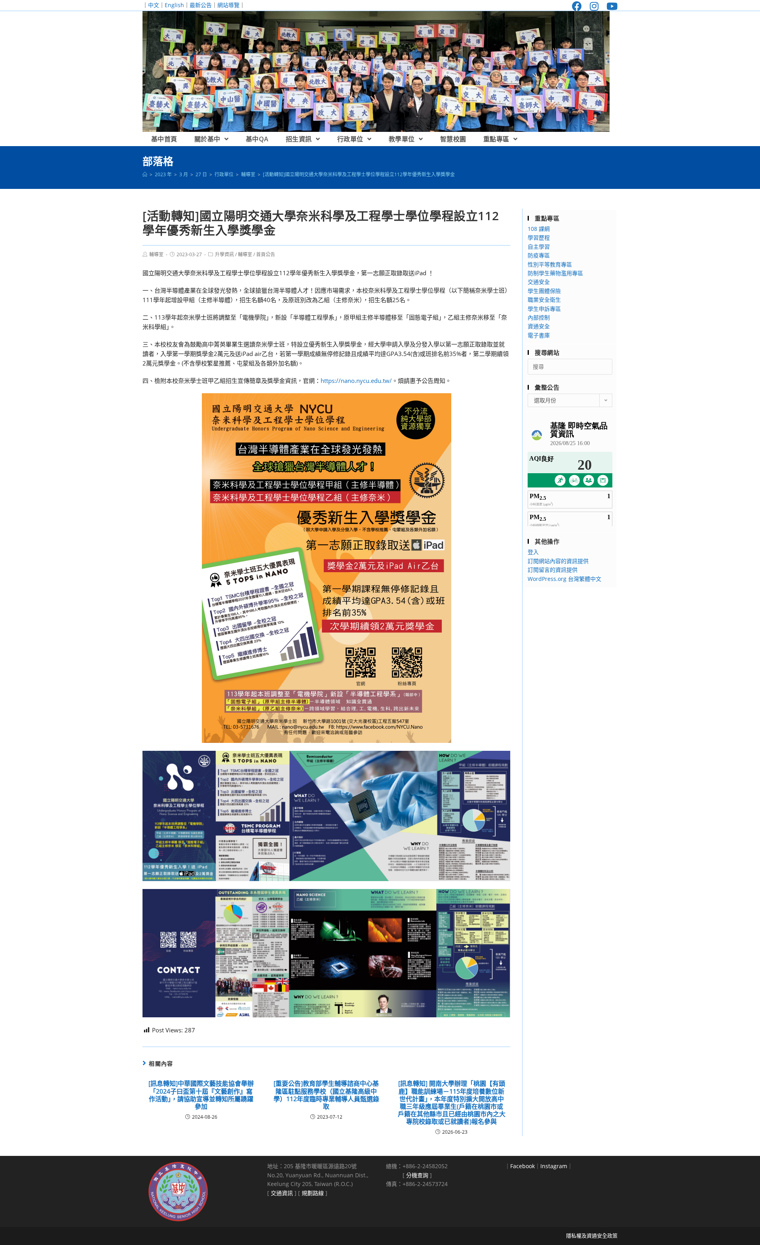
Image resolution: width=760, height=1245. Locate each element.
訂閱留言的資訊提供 (553, 569)
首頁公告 (265, 254)
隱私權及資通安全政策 (592, 1235)
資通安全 (539, 326)
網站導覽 (228, 5)
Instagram (553, 1166)
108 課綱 (539, 228)
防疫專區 (539, 255)
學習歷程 (539, 237)
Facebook (522, 1166)
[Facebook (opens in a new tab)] (577, 6)
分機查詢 (417, 1175)
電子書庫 (539, 335)
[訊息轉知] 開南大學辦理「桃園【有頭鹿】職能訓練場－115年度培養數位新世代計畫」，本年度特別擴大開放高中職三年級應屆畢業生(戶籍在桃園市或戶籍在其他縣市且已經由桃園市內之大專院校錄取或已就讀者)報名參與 (451, 1102)
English (174, 5)
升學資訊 (224, 254)
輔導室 (156, 254)
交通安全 (539, 282)
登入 (533, 552)
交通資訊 (282, 1193)
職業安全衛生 (544, 299)
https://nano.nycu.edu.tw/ (356, 381)
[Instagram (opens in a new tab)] (594, 6)
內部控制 (539, 317)
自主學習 (539, 246)
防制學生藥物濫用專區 (555, 273)
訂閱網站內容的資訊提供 (558, 561)
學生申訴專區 (544, 308)
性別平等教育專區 (550, 264)
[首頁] (144, 174)
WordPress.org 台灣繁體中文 (564, 579)
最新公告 (201, 5)
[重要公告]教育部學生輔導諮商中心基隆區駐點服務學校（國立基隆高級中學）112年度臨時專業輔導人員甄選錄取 (326, 1095)
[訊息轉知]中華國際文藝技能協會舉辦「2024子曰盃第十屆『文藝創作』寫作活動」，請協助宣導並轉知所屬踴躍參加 (201, 1095)
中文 (153, 5)
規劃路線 (313, 1193)
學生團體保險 (544, 291)
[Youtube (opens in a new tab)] (610, 6)
